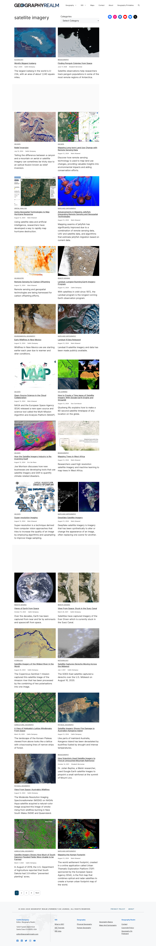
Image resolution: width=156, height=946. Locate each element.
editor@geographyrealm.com (27, 934)
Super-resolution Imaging (26, 517)
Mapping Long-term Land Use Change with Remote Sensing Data (77, 149)
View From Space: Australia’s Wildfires (32, 789)
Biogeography (63, 59)
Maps (92, 5)
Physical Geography (66, 725)
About (111, 5)
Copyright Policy (128, 928)
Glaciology (18, 59)
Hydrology (18, 660)
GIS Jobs (58, 931)
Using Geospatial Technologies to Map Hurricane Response (31, 213)
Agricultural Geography (24, 725)
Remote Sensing (64, 278)
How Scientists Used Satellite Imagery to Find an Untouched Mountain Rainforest (76, 759)
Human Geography (84, 928)
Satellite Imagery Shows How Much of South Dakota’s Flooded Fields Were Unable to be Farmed (34, 857)
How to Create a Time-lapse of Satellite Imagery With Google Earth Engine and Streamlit (76, 397)
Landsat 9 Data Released (69, 340)
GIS (82, 5)
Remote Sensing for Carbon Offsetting (32, 282)
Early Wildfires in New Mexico (27, 340)
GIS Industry (19, 278)
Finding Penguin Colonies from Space (75, 63)
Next (37, 893)
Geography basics (106, 922)
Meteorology (63, 660)
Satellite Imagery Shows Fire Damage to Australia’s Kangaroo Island (76, 729)
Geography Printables (125, 5)
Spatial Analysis (20, 208)
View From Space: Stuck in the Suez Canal (77, 608)
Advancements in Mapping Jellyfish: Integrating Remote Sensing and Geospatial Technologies (78, 214)
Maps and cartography (108, 925)
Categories (66, 16)
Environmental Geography (24, 336)
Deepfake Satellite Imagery (70, 517)
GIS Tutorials (59, 928)
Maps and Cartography (67, 208)
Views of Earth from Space (26, 608)
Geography (70, 5)
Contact (101, 5)
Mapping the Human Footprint (71, 855)
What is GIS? (59, 924)
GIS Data (17, 144)
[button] (139, 5)
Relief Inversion (21, 148)
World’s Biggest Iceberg (25, 63)
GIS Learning (62, 392)
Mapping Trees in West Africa (71, 456)
